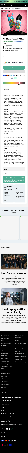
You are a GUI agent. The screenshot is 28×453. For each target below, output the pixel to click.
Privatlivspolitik (19, 349)
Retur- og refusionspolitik (19, 352)
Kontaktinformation (20, 343)
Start (2, 8)
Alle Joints (4, 390)
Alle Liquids (4, 381)
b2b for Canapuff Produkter (19, 336)
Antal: (4, 55)
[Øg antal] (10, 57)
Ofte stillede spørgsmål (4, 354)
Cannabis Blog (5, 361)
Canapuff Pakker (5, 373)
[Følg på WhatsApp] (12, 429)
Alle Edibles (4, 393)
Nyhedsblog (4, 358)
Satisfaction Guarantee (8, 41)
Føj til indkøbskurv (14, 67)
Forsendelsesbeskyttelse (20, 363)
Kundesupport (5, 335)
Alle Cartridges (5, 384)
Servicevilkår (18, 359)
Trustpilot (5, 173)
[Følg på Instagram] (5, 429)
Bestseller (4, 376)
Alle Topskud (4, 387)
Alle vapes (4, 379)
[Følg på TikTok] (9, 429)
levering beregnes (9, 45)
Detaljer (5, 169)
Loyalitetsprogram (6, 348)
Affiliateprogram (5, 350)
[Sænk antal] (4, 57)
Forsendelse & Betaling (5, 339)
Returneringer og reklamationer (6, 344)
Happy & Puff (7, 8)
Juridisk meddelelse (20, 346)
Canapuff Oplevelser (6, 364)
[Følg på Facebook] (2, 429)
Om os (17, 340)
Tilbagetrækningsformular (6, 367)
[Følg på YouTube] (7, 429)
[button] (14, 71)
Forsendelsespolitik (20, 356)
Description (6, 89)
